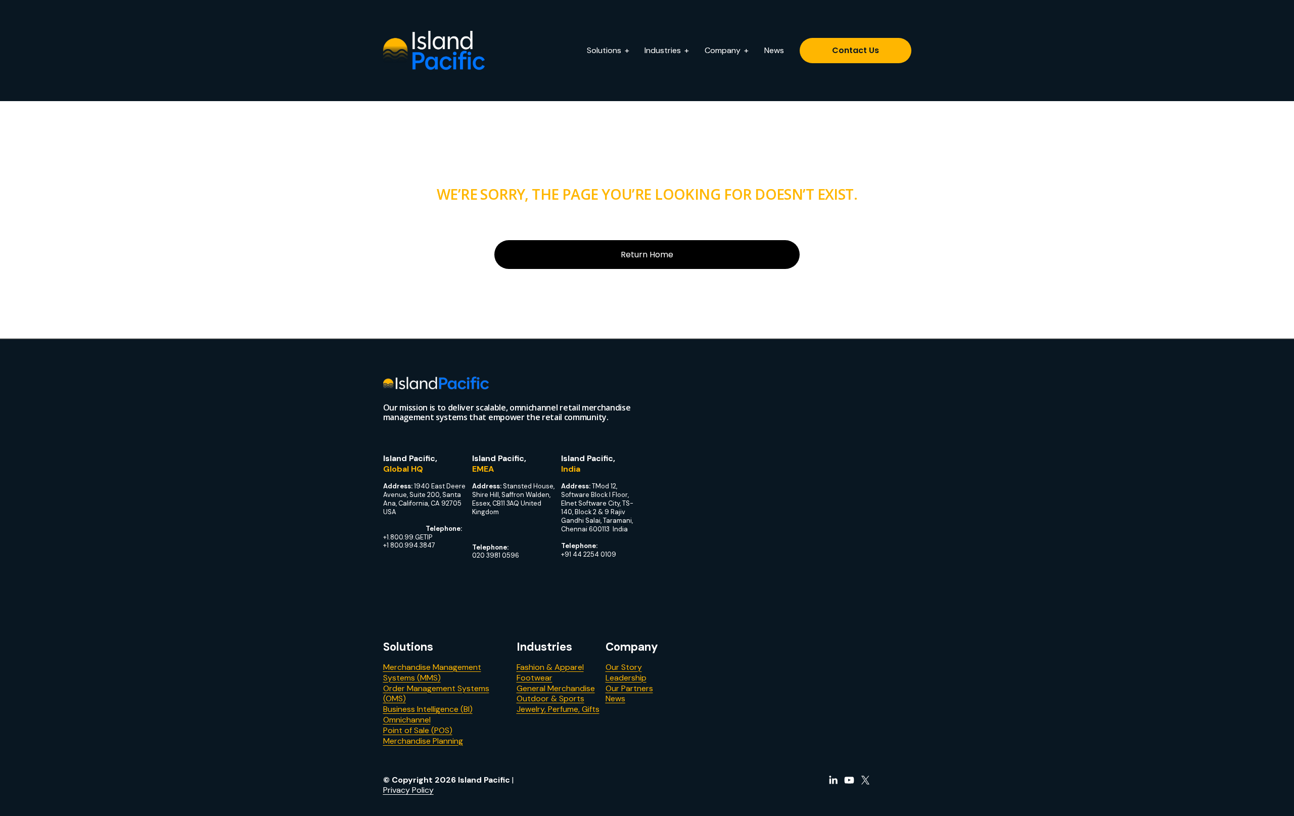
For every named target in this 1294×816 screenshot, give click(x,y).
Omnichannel (407, 720)
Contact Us (855, 50)
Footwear (534, 678)
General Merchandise (556, 689)
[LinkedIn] (833, 780)
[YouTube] (849, 780)
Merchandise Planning (423, 741)
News (774, 50)
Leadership (626, 678)
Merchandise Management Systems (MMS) (432, 672)
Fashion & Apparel (550, 667)
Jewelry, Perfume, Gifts (558, 709)
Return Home (647, 254)
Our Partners (629, 689)
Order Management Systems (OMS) (436, 694)
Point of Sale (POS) (417, 731)
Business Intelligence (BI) (428, 709)
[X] (865, 780)
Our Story (624, 667)
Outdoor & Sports (550, 699)
